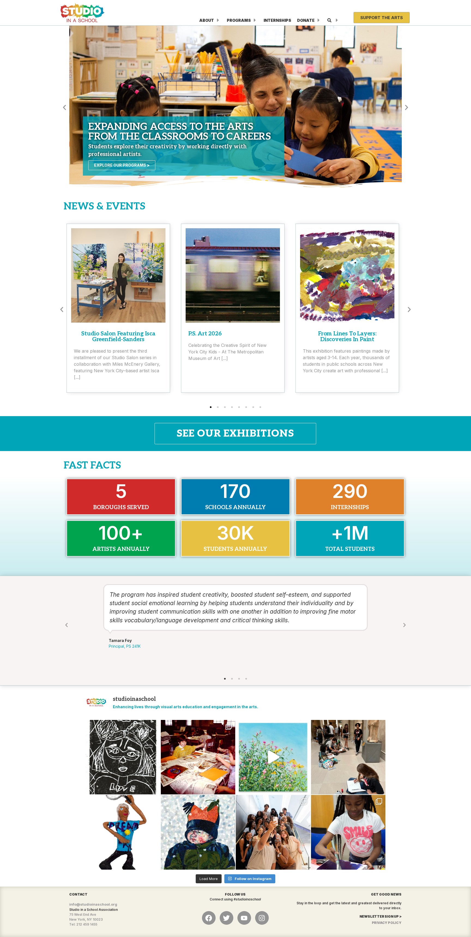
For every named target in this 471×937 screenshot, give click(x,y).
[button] (64, 107)
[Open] (337, 20)
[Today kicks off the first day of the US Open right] (123, 832)
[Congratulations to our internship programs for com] (273, 832)
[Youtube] (244, 918)
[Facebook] (209, 918)
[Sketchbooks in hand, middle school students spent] (348, 757)
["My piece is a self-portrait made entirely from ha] (198, 832)
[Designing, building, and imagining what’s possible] (348, 832)
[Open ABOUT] (218, 20)
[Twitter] (226, 918)
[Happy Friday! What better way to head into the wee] (123, 757)
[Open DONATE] (318, 20)
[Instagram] (262, 918)
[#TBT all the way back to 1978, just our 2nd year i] (198, 757)
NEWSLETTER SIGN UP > (380, 916)
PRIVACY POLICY (386, 923)
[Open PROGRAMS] (255, 20)
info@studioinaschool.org (93, 904)
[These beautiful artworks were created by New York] (273, 757)
